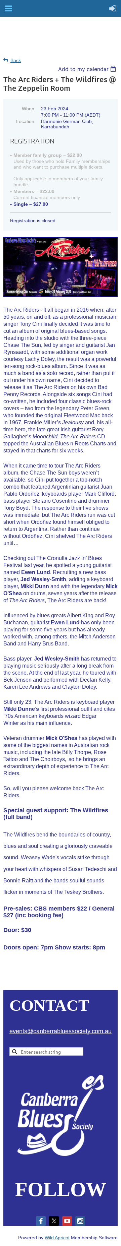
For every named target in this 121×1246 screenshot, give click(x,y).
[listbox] (88, 69)
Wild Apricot (57, 1237)
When (28, 108)
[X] (54, 1221)
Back (15, 60)
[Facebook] (41, 1221)
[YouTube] (67, 1221)
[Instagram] (80, 1221)
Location (25, 121)
